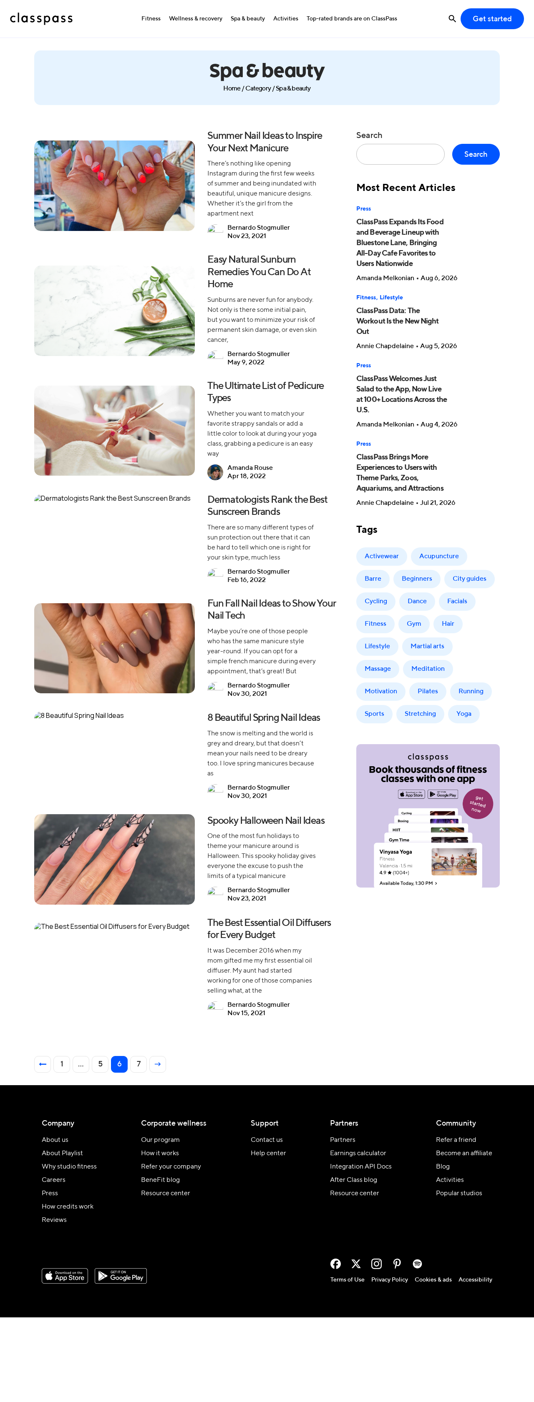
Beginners (417, 579)
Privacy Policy (389, 1280)
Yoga (463, 714)
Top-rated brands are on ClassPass (352, 19)
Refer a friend (456, 1140)
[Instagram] (376, 1264)
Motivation (381, 691)
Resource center (165, 1193)
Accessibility (475, 1280)
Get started (492, 19)
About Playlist (62, 1153)
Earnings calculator (358, 1153)
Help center (268, 1153)
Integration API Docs (361, 1167)
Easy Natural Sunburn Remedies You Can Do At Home (259, 272)
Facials (457, 601)
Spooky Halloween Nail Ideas (266, 821)
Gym (414, 624)
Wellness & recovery (195, 19)
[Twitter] (356, 1264)
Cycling (376, 601)
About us (55, 1140)
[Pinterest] (397, 1264)
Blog (443, 1167)
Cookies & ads (433, 1280)
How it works (160, 1153)
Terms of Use (347, 1280)
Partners (342, 1140)
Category (258, 88)
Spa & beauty (248, 19)
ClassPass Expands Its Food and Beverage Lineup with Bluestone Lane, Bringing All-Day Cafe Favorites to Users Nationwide (399, 243)
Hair (448, 624)
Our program (160, 1140)
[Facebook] (335, 1264)
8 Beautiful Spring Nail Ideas (263, 718)
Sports (374, 714)
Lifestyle (391, 298)
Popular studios (459, 1193)
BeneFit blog (160, 1180)
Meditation (428, 669)
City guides (469, 579)
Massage (378, 669)
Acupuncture (439, 556)
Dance (417, 601)
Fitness (151, 19)
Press (363, 209)
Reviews (54, 1220)
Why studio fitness (69, 1167)
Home (231, 88)
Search (369, 136)
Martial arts (427, 646)
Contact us (267, 1140)
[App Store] (65, 1276)
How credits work (67, 1207)
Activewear (382, 556)
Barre (373, 579)
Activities (285, 19)
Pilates (428, 691)
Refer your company (171, 1167)
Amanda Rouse (250, 468)
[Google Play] (121, 1276)
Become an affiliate (464, 1153)
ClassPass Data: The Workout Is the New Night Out (397, 321)
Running (471, 691)
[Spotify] (417, 1264)
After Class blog (353, 1180)
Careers (53, 1180)
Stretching (420, 714)
